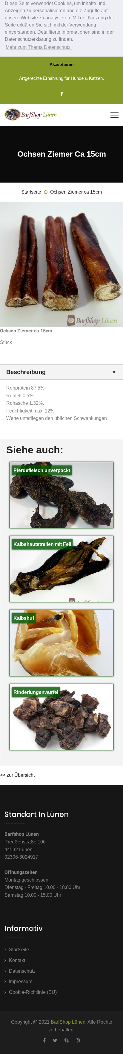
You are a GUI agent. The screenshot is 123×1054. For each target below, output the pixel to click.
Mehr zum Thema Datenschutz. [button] (39, 47)
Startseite (19, 949)
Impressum (20, 981)
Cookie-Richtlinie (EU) (33, 992)
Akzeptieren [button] (62, 64)
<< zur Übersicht (17, 775)
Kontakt (17, 960)
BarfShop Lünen (68, 1022)
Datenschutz (22, 971)
